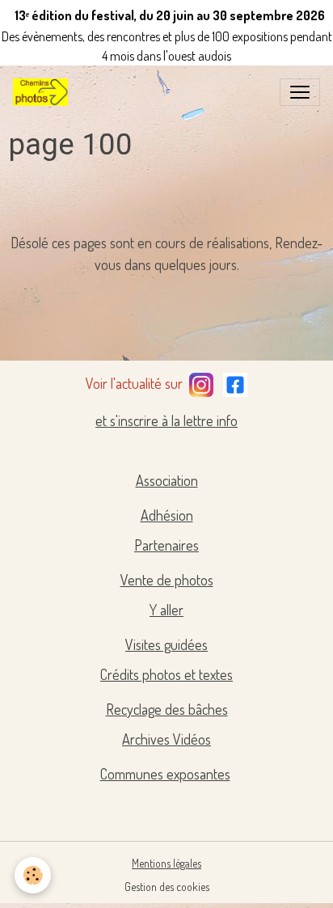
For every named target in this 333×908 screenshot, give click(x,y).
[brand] (43, 92)
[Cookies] (33, 875)
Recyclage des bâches (167, 709)
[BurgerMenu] (300, 92)
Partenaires (166, 545)
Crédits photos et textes (166, 674)
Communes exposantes (165, 774)
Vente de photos (166, 580)
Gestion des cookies (166, 886)
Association (167, 480)
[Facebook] (235, 381)
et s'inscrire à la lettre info (166, 420)
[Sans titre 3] (201, 381)
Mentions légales (166, 863)
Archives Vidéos (166, 739)
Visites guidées (166, 644)
